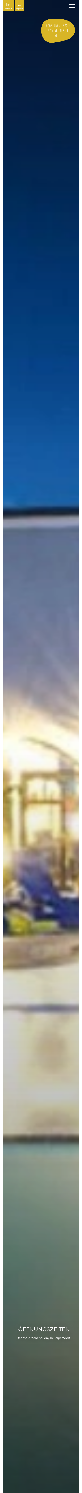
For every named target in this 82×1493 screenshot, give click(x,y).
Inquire (19, 9)
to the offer (58, 31)
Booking (8, 9)
